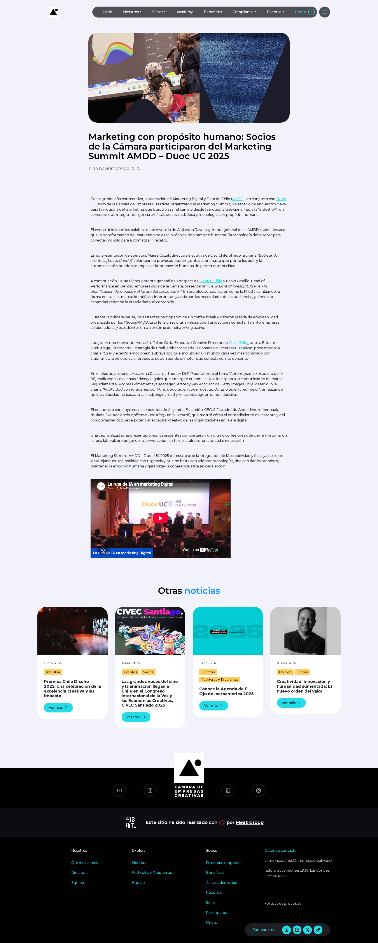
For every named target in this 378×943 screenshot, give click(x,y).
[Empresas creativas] (66, 12)
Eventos (274, 12)
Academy (185, 12)
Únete (300, 12)
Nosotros (131, 12)
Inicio (107, 12)
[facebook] (286, 929)
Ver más (56, 707)
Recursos (214, 892)
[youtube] (119, 790)
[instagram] (258, 790)
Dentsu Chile (211, 281)
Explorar (139, 850)
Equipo (77, 883)
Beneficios (213, 12)
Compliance (243, 12)
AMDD (237, 199)
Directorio (80, 873)
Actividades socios (221, 883)
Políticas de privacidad (282, 903)
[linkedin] (297, 929)
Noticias (138, 863)
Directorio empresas (223, 863)
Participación (217, 913)
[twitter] (307, 929)
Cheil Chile (238, 343)
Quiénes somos (84, 863)
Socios (157, 12)
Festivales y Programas (152, 873)
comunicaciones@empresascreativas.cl (297, 860)
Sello (210, 903)
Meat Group (250, 822)
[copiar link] (318, 929)
